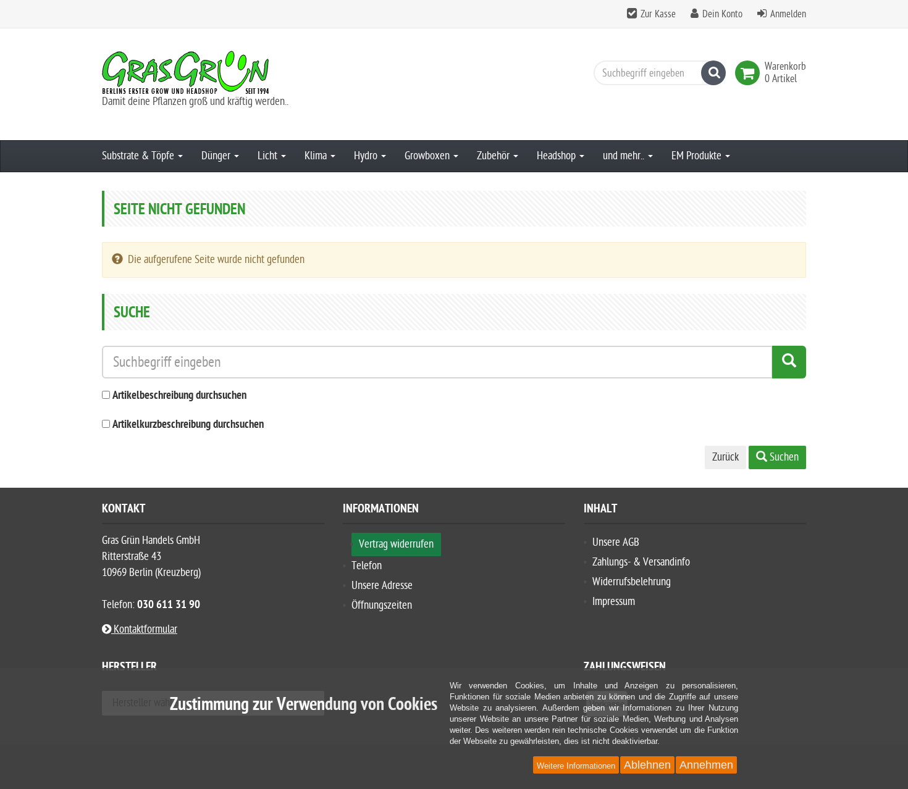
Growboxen (428, 155)
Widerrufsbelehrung (631, 581)
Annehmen (706, 765)
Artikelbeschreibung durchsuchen (179, 396)
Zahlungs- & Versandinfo (641, 562)
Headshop (557, 155)
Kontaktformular (144, 629)
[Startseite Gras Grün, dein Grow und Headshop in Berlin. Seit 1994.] (213, 72)
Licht (269, 155)
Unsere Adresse (382, 585)
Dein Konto (722, 14)
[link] (750, 73)
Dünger (217, 155)
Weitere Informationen (576, 765)
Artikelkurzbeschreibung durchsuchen (188, 425)
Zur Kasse (658, 14)
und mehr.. (625, 155)
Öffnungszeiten (381, 605)
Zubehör (494, 155)
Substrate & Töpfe (139, 155)
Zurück (725, 457)
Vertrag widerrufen (396, 544)
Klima (317, 155)
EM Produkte (697, 155)
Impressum (613, 601)
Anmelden (788, 14)
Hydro (367, 155)
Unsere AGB (615, 542)
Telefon (366, 565)
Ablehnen (647, 765)
